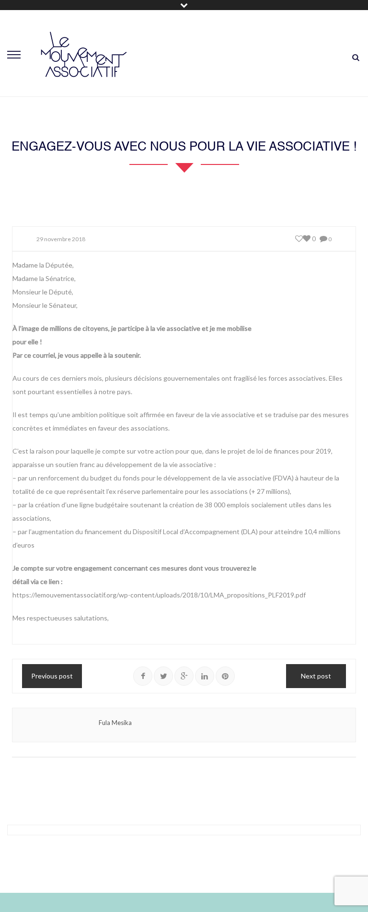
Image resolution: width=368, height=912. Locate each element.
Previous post (52, 676)
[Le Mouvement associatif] (84, 54)
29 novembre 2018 (60, 239)
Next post (316, 676)
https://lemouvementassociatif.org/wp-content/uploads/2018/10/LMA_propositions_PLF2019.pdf (159, 595)
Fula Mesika (115, 722)
